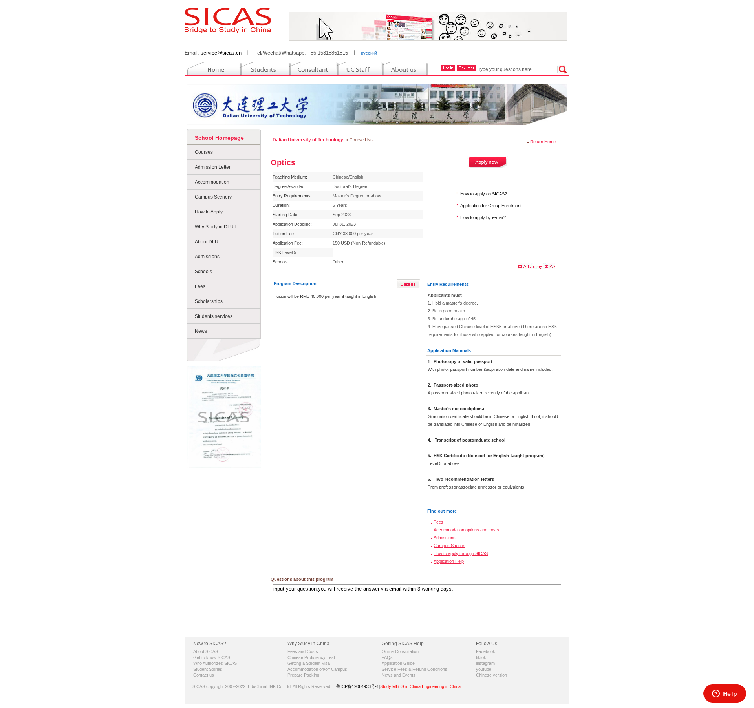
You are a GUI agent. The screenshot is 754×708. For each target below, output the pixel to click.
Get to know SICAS (211, 657)
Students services (213, 316)
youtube (483, 669)
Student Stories (207, 669)
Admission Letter (213, 167)
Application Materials (449, 350)
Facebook (485, 651)
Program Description (295, 283)
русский (369, 53)
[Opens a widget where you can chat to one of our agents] (724, 694)
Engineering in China (441, 686)
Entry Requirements (448, 284)
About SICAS (205, 651)
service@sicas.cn (221, 53)
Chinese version (491, 675)
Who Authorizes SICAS (215, 663)
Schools (203, 271)
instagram (485, 663)
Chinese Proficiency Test (311, 657)
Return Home (543, 141)
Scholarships (209, 301)
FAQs (387, 657)
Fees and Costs (302, 651)
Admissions (207, 256)
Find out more (442, 511)
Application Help (449, 561)
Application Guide (398, 663)
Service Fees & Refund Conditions (414, 669)
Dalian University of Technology (308, 139)
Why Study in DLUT (215, 227)
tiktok (481, 657)
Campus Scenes (449, 545)
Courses (204, 152)
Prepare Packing (303, 675)
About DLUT (208, 242)
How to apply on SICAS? (483, 194)
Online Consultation (400, 651)
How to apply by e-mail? (483, 217)
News (201, 331)
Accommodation (212, 182)
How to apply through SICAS (461, 553)
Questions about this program (302, 579)
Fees (200, 286)
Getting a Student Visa (308, 663)
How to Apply (209, 212)
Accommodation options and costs (466, 529)
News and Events (398, 675)
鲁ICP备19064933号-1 (357, 686)
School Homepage (219, 138)
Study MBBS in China (400, 686)
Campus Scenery (213, 197)
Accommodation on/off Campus (317, 669)
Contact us (203, 675)
